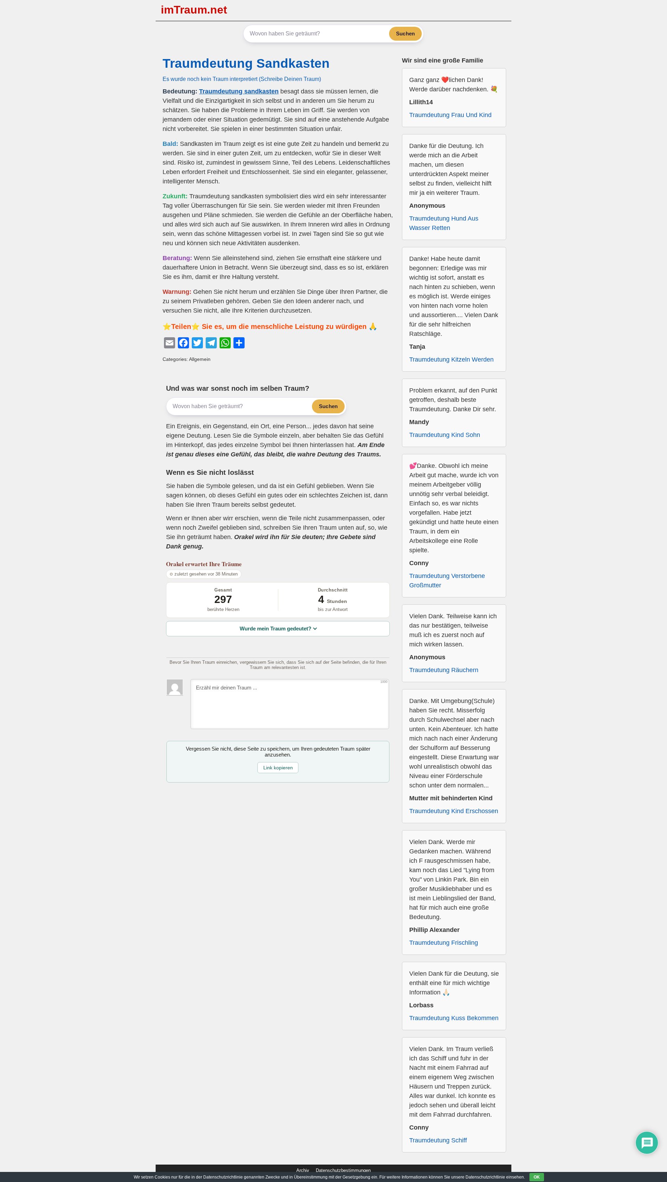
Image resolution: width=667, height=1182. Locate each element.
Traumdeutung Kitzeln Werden (451, 359)
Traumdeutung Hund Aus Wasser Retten (443, 223)
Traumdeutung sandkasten (239, 91)
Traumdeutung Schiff (438, 1140)
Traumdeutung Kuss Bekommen (454, 1018)
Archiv (302, 1170)
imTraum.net (194, 9)
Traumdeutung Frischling (443, 942)
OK (537, 1177)
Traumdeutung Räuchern (443, 670)
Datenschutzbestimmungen (343, 1170)
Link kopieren (278, 767)
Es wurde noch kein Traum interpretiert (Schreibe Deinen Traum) (242, 79)
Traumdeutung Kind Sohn (444, 434)
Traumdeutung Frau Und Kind (450, 114)
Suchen (405, 33)
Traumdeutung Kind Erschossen (453, 811)
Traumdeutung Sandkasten (246, 63)
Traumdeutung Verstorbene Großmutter (447, 580)
